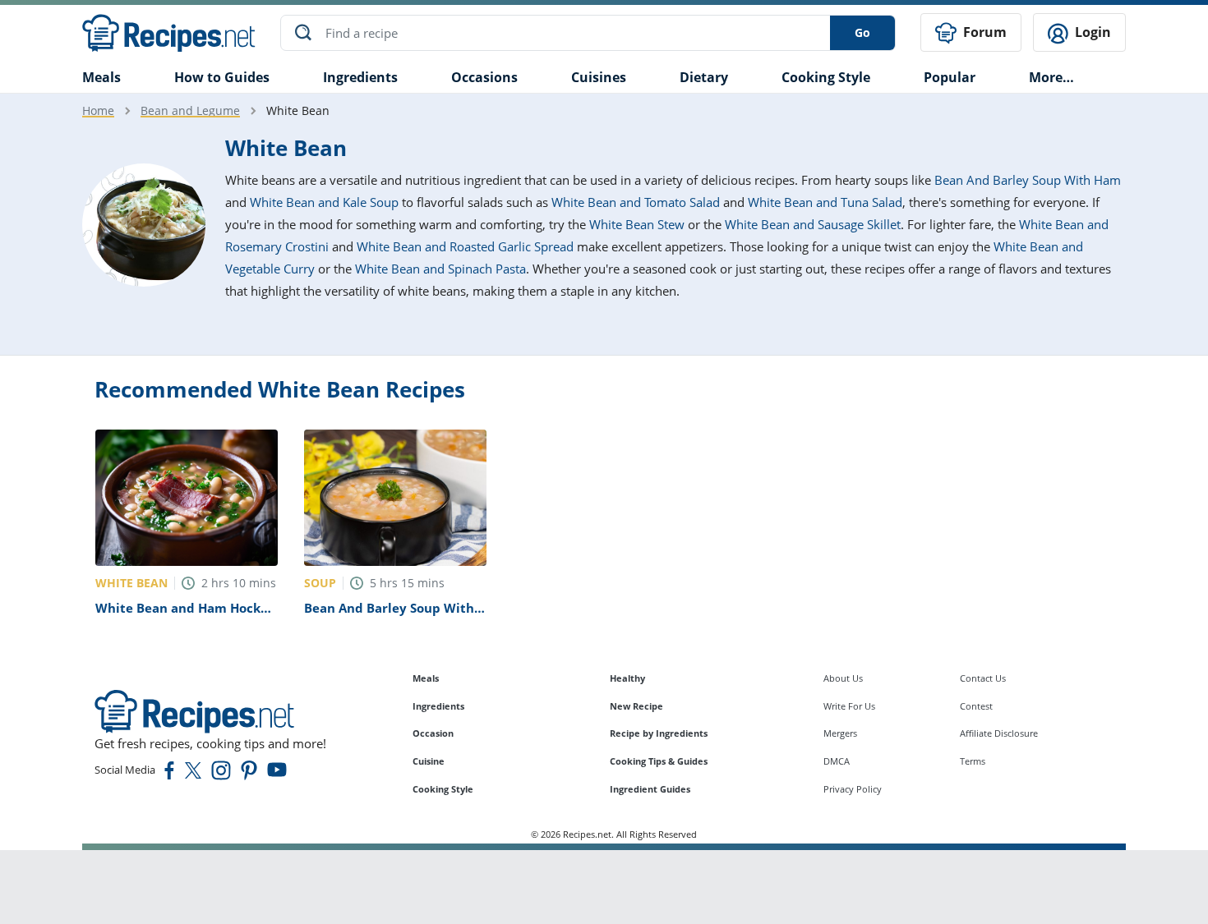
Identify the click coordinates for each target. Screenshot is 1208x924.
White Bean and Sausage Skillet (813, 224)
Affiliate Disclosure (999, 733)
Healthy (627, 678)
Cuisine (429, 761)
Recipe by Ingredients (659, 733)
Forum (983, 32)
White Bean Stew (637, 224)
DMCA (836, 761)
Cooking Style (443, 789)
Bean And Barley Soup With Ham (1027, 180)
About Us (843, 678)
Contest (976, 706)
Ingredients (360, 77)
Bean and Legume (190, 110)
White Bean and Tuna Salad (825, 202)
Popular (949, 77)
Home (98, 110)
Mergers (840, 733)
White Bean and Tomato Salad (635, 202)
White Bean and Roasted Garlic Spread (465, 246)
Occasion (433, 733)
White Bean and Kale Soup (324, 202)
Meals (426, 678)
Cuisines (598, 77)
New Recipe (636, 706)
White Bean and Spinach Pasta (440, 268)
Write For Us (849, 706)
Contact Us (983, 678)
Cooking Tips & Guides (659, 761)
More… (1051, 77)
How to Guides (222, 77)
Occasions (484, 77)
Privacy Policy (852, 789)
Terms (972, 761)
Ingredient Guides (650, 789)
